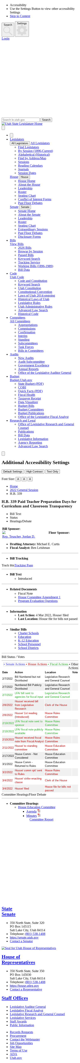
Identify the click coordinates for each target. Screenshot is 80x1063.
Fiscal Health (26, 394)
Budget (14, 376)
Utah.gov (16, 1058)
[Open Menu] (3, 128)
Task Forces (26, 347)
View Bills (17, 244)
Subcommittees (28, 343)
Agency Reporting (30, 442)
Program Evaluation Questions (38, 601)
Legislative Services (23, 1017)
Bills (13, 240)
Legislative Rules (29, 303)
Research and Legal (22, 420)
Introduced (25, 578)
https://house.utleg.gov (24, 985)
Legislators (17, 139)
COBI (22, 387)
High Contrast (34, 471)
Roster (22, 192)
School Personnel (29, 644)
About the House (29, 184)
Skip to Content (20, 16)
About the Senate (29, 214)
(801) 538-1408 (35, 934)
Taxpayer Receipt (29, 398)
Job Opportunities (21, 1043)
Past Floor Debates (30, 203)
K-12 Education (28, 640)
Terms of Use (18, 1050)
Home (14, 486)
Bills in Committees (30, 350)
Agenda (31, 811)
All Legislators (19, 143)
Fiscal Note (25, 593)
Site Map (16, 1046)
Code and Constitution (32, 280)
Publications (26, 431)
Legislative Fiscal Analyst (26, 1010)
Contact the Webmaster (25, 1039)
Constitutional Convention (35, 292)
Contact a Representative (26, 989)
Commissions (26, 328)
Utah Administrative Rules (35, 306)
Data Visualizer (28, 402)
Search (8, 24)
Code (13, 273)
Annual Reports (28, 369)
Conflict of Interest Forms (34, 199)
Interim (22, 336)
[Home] (40, 124)
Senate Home (26, 211)
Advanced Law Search (33, 310)
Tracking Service (29, 262)
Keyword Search (29, 258)
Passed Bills (26, 255)
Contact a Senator (21, 941)
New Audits (26, 358)
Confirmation (26, 332)
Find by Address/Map (32, 158)
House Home (26, 181)
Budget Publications (31, 413)
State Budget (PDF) (31, 383)
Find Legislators (28, 147)
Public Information (22, 1025)
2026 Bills (24, 247)
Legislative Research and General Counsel (37, 1014)
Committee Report (41, 819)
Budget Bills (26, 406)
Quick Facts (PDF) (30, 391)
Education (24, 637)
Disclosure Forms (29, 236)
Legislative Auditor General (28, 1006)
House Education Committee (36, 807)
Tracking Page (23, 565)
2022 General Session (24, 490)
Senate (14, 207)
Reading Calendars (30, 165)
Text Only (52, 471)
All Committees (20, 321)
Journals (23, 169)
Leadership (25, 188)
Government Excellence (33, 365)
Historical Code (28, 314)
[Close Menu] (11, 135)
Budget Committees (31, 409)
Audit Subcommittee (31, 361)
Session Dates (27, 173)
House (14, 177)
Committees (17, 317)
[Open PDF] (34, 578)
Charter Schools (28, 633)
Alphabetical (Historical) (34, 154)
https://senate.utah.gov (24, 937)
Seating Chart (27, 195)
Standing (24, 339)
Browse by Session (30, 251)
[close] (3, 453)
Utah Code (17, 277)
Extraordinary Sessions (33, 229)
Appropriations (28, 325)
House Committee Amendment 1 (39, 597)
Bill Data (24, 269)
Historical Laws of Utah (33, 299)
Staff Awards (18, 1021)
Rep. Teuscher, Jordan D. (18, 536)
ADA (13, 1054)
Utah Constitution (29, 288)
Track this (8, 565)
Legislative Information (33, 439)
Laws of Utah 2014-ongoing (36, 295)
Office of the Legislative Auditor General (44, 372)
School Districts (28, 648)
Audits (14, 354)
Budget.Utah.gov (21, 380)
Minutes (31, 815)
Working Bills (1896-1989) (35, 266)
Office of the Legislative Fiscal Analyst (43, 417)
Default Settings (12, 471)
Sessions (23, 162)
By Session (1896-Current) (35, 151)
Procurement (18, 1035)
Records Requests (21, 1032)
